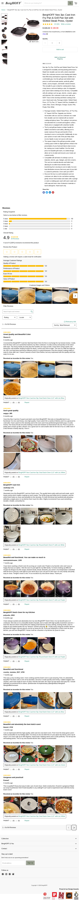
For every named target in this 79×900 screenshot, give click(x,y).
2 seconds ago (60, 58)
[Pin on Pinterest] (53, 192)
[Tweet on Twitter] (47, 192)
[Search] (70, 3)
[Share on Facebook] (44, 192)
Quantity (45, 38)
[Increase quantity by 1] (59, 42)
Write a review (66, 24)
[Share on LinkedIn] (50, 192)
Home (3, 10)
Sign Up (30, 863)
